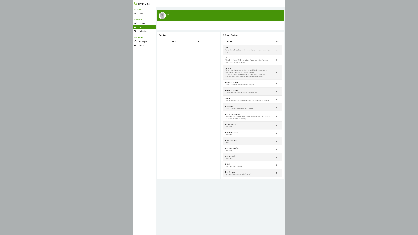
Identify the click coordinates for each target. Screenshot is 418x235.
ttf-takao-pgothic (231, 124)
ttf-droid (227, 164)
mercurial (228, 68)
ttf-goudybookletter (231, 82)
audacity (228, 98)
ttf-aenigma (229, 106)
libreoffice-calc (230, 172)
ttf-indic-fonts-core (231, 132)
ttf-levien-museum (231, 90)
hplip (226, 48)
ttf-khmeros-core (231, 140)
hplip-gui (228, 58)
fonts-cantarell (230, 156)
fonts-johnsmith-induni (232, 114)
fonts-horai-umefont (232, 148)
